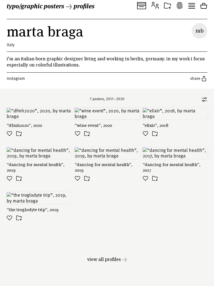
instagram (16, 78)
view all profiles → (107, 259)
